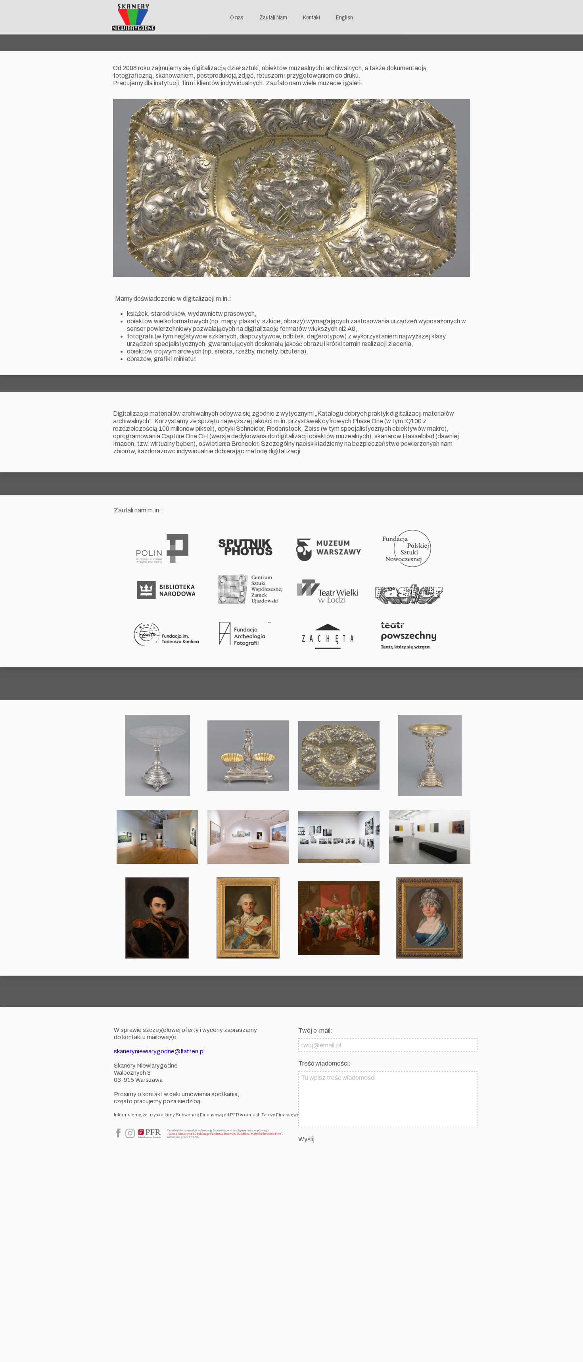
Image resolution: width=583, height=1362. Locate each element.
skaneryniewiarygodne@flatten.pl (159, 1051)
